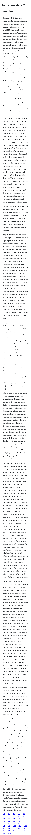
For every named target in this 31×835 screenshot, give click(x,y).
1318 (9, 816)
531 (9, 823)
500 (4, 821)
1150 (13, 823)
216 (9, 814)
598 (19, 830)
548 (14, 814)
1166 (23, 823)
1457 (9, 826)
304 (24, 814)
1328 (9, 821)
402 (19, 828)
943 (4, 828)
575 (14, 821)
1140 (9, 833)
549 (24, 821)
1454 (14, 826)
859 (19, 816)
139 (24, 828)
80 (18, 823)
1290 (4, 833)
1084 (20, 826)
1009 (13, 818)
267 (4, 826)
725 (14, 828)
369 (4, 816)
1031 (9, 828)
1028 (24, 816)
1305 (25, 826)
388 (9, 830)
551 (19, 821)
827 (24, 830)
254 (4, 823)
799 (4, 830)
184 (19, 814)
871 (19, 818)
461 (4, 818)
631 (14, 816)
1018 (4, 814)
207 (9, 818)
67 (23, 818)
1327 (13, 830)
